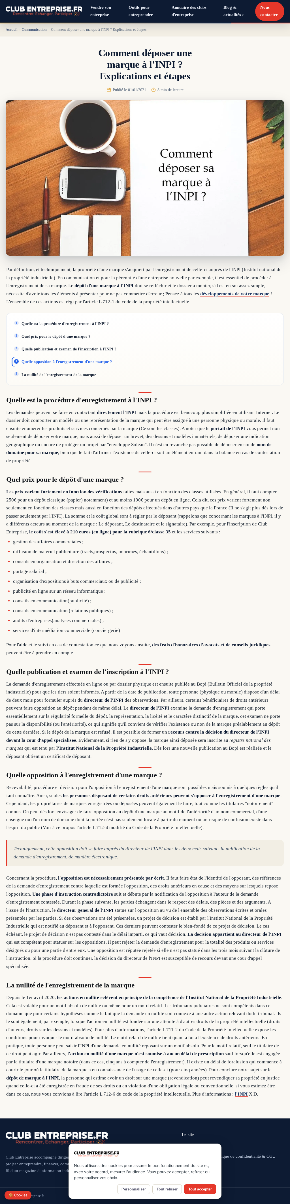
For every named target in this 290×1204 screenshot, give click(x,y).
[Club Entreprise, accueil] (44, 11)
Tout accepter (200, 1189)
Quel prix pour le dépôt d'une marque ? (56, 336)
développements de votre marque (234, 293)
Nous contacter (269, 11)
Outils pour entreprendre (141, 11)
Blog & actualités (233, 11)
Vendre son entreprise (100, 11)
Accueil (12, 29)
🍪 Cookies (17, 1195)
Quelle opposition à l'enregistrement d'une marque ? (67, 361)
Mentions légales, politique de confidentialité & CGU (229, 1156)
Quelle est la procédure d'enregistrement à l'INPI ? (65, 323)
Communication (34, 29)
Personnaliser (133, 1189)
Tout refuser (167, 1189)
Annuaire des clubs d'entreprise (189, 11)
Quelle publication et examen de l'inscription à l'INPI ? (69, 349)
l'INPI (241, 1094)
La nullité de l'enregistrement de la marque (59, 374)
